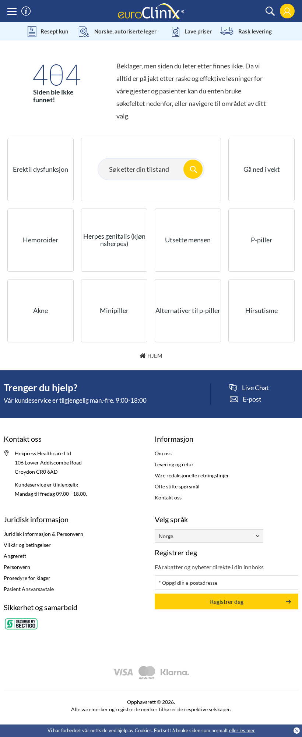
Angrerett (15, 556)
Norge (166, 536)
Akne (40, 310)
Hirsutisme (261, 310)
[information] (26, 11)
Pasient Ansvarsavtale (29, 589)
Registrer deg (226, 601)
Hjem (154, 355)
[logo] (151, 10)
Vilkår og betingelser (27, 545)
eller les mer (242, 730)
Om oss (163, 453)
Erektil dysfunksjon (40, 169)
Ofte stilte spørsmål (177, 486)
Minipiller (114, 310)
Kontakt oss (168, 497)
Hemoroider (40, 240)
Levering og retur (174, 464)
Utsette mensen (188, 240)
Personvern (17, 567)
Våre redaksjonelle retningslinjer (192, 475)
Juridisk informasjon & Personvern (43, 534)
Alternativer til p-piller (187, 310)
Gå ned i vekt (261, 169)
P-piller (261, 240)
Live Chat (255, 388)
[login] (287, 11)
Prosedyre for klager (27, 578)
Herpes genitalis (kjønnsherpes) (114, 240)
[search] (270, 11)
